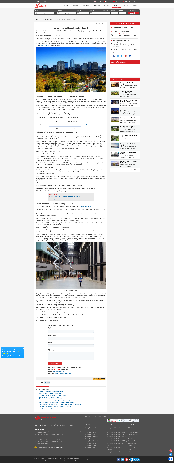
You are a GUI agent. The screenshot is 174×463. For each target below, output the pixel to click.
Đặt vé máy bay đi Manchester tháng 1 (49, 397)
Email (50, 342)
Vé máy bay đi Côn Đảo (91, 445)
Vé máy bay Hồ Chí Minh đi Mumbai (116, 436)
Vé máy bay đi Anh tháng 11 (128, 135)
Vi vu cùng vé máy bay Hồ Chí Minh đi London (128, 153)
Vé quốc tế (87, 5)
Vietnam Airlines (132, 441)
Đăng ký (135, 1)
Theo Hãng (132, 424)
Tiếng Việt (118, 1)
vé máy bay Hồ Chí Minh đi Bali (115, 428)
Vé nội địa (76, 5)
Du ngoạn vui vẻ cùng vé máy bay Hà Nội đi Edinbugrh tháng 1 (56, 408)
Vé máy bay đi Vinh (90, 447)
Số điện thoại (52, 335)
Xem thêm (134, 170)
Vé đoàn (115, 5)
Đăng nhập (127, 1)
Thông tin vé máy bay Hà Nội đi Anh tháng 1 (51, 399)
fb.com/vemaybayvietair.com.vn (64, 373)
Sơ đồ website (102, 416)
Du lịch (106, 5)
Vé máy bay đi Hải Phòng (91, 436)
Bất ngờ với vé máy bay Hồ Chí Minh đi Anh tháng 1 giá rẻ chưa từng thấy (60, 404)
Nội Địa (87, 424)
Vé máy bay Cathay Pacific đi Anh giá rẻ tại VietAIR (65, 196)
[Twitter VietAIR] (118, 56)
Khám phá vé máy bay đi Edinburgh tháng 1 (51, 393)
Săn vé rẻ (97, 5)
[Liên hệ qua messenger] (170, 455)
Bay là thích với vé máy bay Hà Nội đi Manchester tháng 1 (55, 406)
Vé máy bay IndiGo (133, 432)
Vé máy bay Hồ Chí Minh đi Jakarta (116, 438)
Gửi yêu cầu (54, 363)
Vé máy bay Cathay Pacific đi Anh (128, 83)
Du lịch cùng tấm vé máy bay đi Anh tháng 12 (127, 127)
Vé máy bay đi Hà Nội (90, 428)
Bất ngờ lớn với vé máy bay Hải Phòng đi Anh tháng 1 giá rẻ (55, 400)
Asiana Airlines (132, 454)
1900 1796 (57, 369)
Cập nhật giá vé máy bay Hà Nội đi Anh (128, 162)
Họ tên (50, 328)
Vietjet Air (130, 438)
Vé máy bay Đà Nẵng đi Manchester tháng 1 (51, 391)
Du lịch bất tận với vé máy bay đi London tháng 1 (52, 395)
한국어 (108, 1)
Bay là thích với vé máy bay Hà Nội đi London (128, 101)
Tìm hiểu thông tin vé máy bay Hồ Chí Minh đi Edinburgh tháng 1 (57, 402)
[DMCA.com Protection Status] (99, 379)
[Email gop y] (130, 56)
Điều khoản (88, 416)
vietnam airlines (69, 170)
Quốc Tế (110, 424)
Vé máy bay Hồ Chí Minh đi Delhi (116, 434)
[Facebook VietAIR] (114, 56)
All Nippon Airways (133, 452)
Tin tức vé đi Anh (116, 79)
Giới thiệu (66, 5)
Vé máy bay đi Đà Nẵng (91, 432)
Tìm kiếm (133, 13)
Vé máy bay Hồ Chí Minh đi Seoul (116, 430)
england (47, 382)
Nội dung (51, 350)
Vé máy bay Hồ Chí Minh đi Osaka (116, 432)
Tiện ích (134, 5)
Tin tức (125, 5)
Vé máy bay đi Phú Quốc (91, 441)
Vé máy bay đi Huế (90, 438)
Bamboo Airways (132, 443)
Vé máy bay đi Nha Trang (91, 434)
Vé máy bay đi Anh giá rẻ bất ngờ (127, 144)
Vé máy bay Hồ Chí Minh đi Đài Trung (117, 441)
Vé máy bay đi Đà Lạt (90, 443)
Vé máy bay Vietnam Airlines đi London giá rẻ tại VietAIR (67, 199)
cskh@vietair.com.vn (58, 371)
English (99, 1)
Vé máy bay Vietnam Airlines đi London (126, 92)
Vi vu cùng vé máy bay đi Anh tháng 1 (127, 118)
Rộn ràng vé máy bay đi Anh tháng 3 (127, 109)
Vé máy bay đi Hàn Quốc (113, 452)
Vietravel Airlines (132, 445)
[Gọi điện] (170, 451)
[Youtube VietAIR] (126, 56)
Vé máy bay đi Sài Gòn (91, 430)
